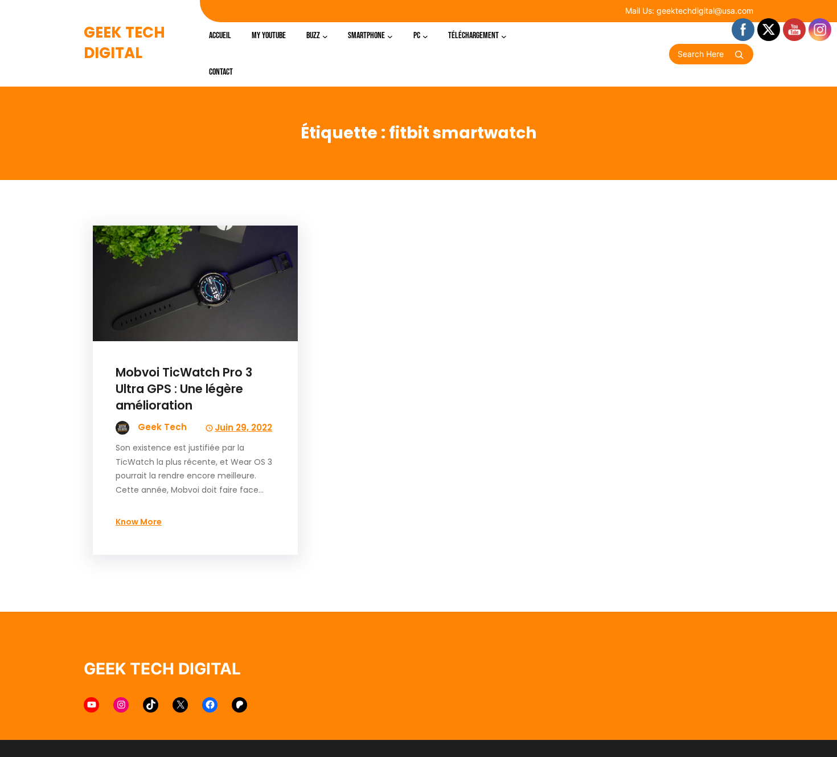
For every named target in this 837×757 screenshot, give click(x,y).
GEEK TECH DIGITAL (124, 42)
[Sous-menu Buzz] (325, 36)
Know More (139, 521)
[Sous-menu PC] (425, 36)
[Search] (739, 55)
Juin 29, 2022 (243, 427)
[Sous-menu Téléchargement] (504, 36)
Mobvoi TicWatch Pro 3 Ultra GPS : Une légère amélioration (184, 389)
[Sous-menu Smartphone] (390, 36)
